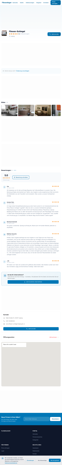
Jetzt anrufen (55, 34)
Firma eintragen (54, 2)
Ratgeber (38, 2)
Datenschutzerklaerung (11, 463)
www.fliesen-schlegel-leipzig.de (15, 324)
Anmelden (46, 2)
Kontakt (35, 453)
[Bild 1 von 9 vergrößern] (9, 110)
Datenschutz (36, 451)
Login (2, 451)
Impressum (35, 448)
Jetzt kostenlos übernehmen (34, 281)
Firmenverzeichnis (37, 437)
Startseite (15, 2)
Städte (21, 2)
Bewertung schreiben (22, 177)
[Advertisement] (31, 17)
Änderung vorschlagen (22, 71)
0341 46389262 (10, 321)
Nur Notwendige (42, 460)
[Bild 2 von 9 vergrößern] (26, 110)
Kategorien (35, 440)
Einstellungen (30, 460)
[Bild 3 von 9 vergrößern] (43, 110)
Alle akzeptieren (55, 460)
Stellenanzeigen (30, 2)
